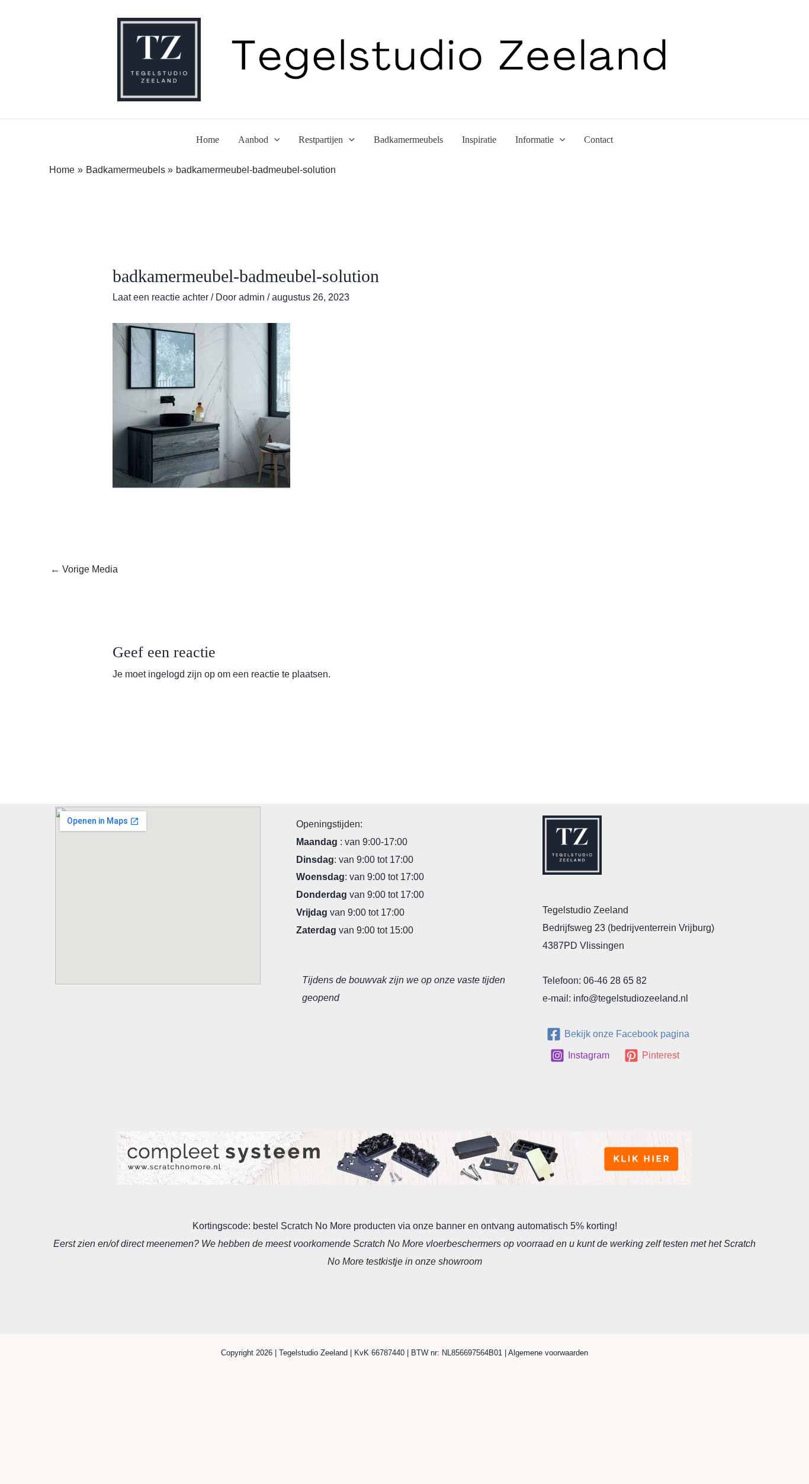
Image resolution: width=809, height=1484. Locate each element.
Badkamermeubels (408, 140)
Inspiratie (479, 140)
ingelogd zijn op (181, 674)
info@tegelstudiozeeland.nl (630, 998)
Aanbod (253, 140)
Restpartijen (320, 140)
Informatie (534, 140)
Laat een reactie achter (160, 297)
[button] (274, 140)
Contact (598, 140)
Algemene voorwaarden (548, 1352)
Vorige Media (84, 569)
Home (207, 140)
